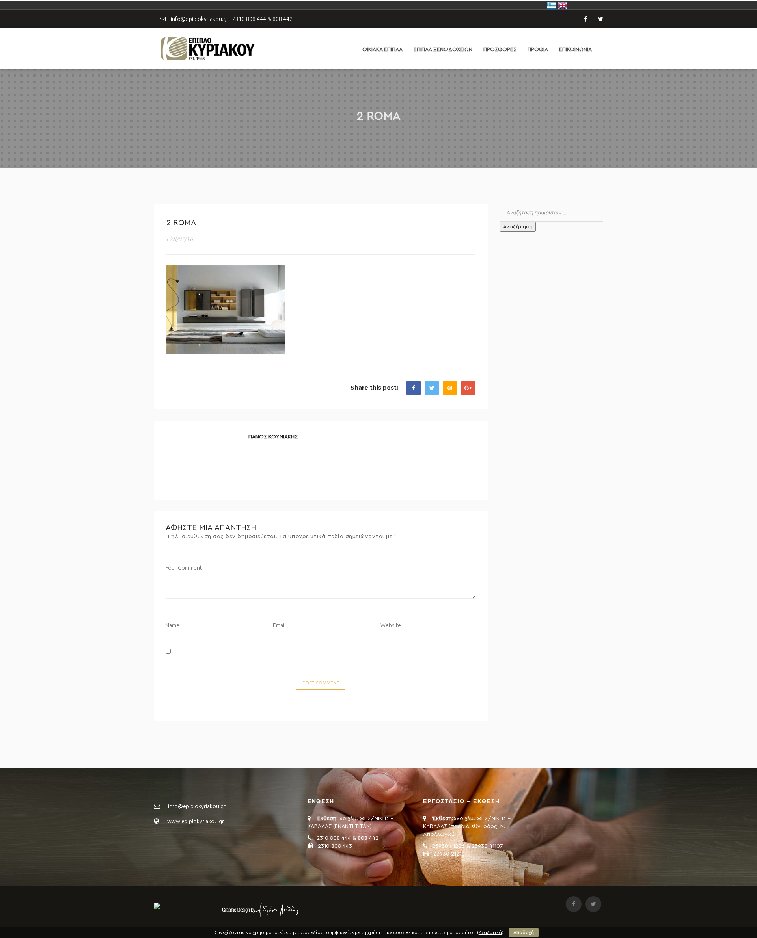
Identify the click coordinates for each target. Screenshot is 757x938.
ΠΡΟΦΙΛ (538, 49)
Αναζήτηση (518, 226)
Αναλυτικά (490, 932)
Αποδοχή (523, 932)
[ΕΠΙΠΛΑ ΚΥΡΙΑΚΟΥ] (207, 48)
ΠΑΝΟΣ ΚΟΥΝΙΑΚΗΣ (273, 437)
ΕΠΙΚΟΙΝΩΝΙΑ (575, 49)
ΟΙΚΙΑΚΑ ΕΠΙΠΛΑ (382, 49)
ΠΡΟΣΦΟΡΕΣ (499, 49)
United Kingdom (562, 5)
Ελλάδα (551, 5)
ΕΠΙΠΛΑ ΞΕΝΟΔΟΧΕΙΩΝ (443, 49)
